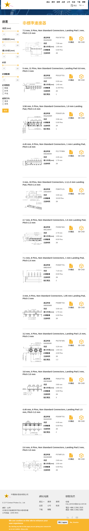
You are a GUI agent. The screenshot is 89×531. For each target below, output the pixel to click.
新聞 (58, 2)
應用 (53, 2)
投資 (73, 2)
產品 (48, 2)
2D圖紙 (71, 42)
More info (24, 529)
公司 (68, 2)
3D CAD (81, 42)
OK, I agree (62, 522)
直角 (6, 104)
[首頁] (9, 5)
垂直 (6, 101)
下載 (78, 2)
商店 (75, 5)
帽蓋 (6, 88)
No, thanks (74, 522)
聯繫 (83, 2)
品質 (63, 2)
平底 (6, 93)
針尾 (6, 91)
